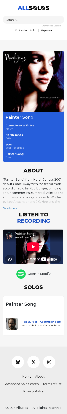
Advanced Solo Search (22, 384)
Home (26, 376)
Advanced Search (51, 25)
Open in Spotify (39, 274)
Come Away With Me (20, 125)
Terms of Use (52, 384)
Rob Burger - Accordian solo (41, 321)
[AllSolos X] (33, 362)
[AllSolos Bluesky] (18, 362)
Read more (10, 208)
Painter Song (15, 154)
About (40, 376)
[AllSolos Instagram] (49, 362)
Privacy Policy (33, 391)
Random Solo (27, 30)
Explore (46, 30)
